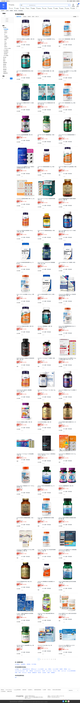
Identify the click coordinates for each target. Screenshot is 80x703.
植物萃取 (4, 66)
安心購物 (44, 689)
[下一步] (57, 659)
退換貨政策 (24, 689)
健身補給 (4, 64)
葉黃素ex (49, 669)
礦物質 (4, 60)
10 (55, 659)
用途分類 (4, 57)
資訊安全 (49, 689)
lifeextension (24, 672)
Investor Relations (9, 689)
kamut (69, 669)
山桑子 (27, 670)
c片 (20, 669)
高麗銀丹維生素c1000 (26, 669)
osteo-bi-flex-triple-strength (20, 670)
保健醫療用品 (5, 73)
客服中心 (74, 1)
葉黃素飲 (65, 669)
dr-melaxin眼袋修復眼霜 (71, 670)
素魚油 (20, 672)
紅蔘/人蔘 (4, 67)
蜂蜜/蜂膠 (4, 69)
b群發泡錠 (31, 670)
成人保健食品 (6, 50)
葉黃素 (5, 43)
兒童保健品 (6, 53)
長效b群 (43, 670)
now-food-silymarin (37, 670)
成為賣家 (77, 1)
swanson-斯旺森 (55, 669)
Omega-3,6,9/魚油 (7, 48)
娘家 (15, 677)
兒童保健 (4, 71)
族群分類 (15, 10)
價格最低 (24, 16)
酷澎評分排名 (19, 16)
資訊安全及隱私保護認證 (56, 689)
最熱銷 (33, 16)
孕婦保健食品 (6, 52)
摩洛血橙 (29, 672)
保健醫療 (11, 10)
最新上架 (37, 16)
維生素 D (5, 30)
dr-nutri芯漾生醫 (41, 669)
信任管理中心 (30, 689)
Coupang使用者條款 (17, 689)
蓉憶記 (59, 670)
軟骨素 (16, 672)
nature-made (63, 670)
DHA (5, 41)
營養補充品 (5, 62)
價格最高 (29, 16)
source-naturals (49, 670)
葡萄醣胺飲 (53, 672)
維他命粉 (39, 672)
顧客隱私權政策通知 (37, 689)
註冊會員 (71, 1)
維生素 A (5, 46)
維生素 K (5, 32)
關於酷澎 (2, 689)
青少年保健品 (6, 55)
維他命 (4, 59)
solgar (46, 669)
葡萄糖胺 (5, 36)
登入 (68, 1)
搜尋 (11, 78)
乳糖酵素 (61, 669)
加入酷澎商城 (3, 691)
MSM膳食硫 (6, 37)
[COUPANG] (19, 696)
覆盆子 (5, 44)
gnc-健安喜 (17, 669)
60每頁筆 (74, 16)
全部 (21, 5)
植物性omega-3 (34, 669)
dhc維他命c (44, 672)
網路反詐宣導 (9, 691)
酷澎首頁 (2, 10)
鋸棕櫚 (5, 39)
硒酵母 (49, 672)
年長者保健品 (20, 10)
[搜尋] (68, 5)
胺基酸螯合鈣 (34, 672)
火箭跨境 (7, 10)
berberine (54, 670)
